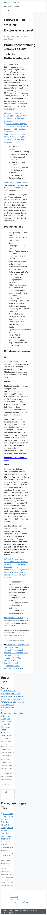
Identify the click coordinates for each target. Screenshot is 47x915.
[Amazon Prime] (7, 730)
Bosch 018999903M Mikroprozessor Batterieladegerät (13, 660)
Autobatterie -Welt (11, 6)
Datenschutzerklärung (19, 902)
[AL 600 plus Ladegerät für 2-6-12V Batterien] (7, 822)
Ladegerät (20, 422)
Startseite (14, 897)
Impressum (14, 899)
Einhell (11, 647)
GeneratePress (10, 913)
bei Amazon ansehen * (13, 182)
